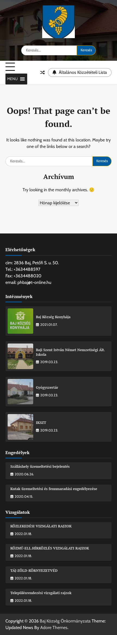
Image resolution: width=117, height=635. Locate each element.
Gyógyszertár (47, 387)
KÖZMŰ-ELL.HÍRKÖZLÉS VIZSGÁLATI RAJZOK (49, 548)
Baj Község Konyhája (53, 317)
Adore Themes (53, 627)
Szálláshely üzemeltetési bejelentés (40, 466)
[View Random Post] (42, 72)
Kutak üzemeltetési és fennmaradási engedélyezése (53, 489)
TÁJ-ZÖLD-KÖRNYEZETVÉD (34, 570)
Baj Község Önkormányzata (65, 621)
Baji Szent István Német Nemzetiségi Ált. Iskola (70, 352)
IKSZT (41, 422)
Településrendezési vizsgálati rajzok (41, 593)
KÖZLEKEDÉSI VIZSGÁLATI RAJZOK (41, 526)
